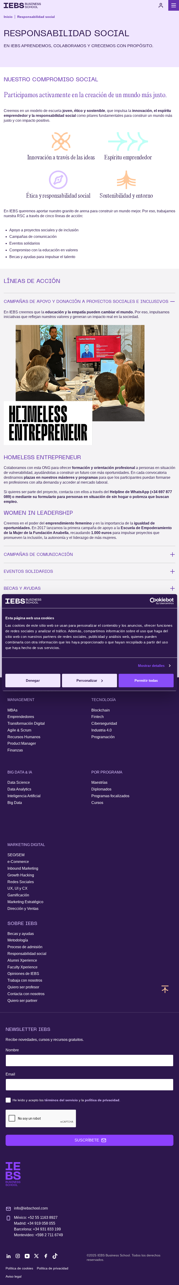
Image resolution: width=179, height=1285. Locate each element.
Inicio (8, 17)
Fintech (97, 717)
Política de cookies (19, 1268)
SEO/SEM (15, 855)
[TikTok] (55, 1256)
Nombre (12, 1050)
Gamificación (18, 895)
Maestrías (99, 782)
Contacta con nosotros (26, 994)
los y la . (66, 1100)
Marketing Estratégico (25, 902)
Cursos (97, 803)
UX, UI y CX (17, 888)
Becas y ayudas (20, 934)
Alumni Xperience (22, 960)
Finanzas (15, 750)
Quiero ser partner (22, 1001)
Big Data (14, 803)
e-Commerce (18, 862)
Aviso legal (13, 1276)
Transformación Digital (26, 723)
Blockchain (100, 710)
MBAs (12, 710)
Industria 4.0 (101, 730)
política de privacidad (102, 1100)
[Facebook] (45, 1256)
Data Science (18, 782)
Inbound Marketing (22, 868)
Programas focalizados (110, 796)
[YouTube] (27, 1256)
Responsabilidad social (36, 17)
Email (10, 1074)
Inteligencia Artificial (24, 796)
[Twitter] (36, 1256)
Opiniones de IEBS (23, 974)
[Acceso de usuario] (161, 5)
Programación (103, 737)
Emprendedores (20, 717)
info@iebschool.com (31, 1208)
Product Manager (21, 743)
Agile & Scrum (19, 730)
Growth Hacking (20, 875)
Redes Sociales (20, 882)
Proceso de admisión (24, 947)
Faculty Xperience (22, 967)
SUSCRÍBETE (87, 1140)
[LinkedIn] (8, 1256)
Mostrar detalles (151, 666)
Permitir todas (146, 680)
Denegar (33, 680)
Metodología (17, 940)
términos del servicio (61, 1100)
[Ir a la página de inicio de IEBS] (13, 1174)
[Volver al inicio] (22, 5)
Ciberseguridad (104, 723)
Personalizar (86, 680)
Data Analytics (19, 789)
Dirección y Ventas (22, 909)
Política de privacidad (52, 1268)
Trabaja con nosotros (24, 980)
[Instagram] (18, 1256)
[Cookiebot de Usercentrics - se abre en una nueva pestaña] (153, 601)
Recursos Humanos (23, 737)
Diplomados (101, 789)
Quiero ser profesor (23, 987)
